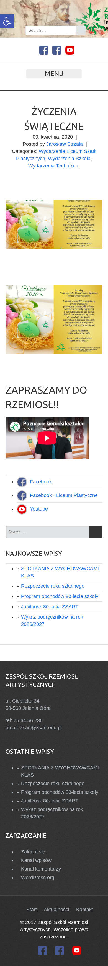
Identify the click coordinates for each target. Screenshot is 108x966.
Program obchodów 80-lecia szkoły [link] (59, 596)
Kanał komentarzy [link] (41, 869)
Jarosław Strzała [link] (64, 144)
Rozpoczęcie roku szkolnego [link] (52, 586)
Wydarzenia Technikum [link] (54, 166)
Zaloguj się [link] (33, 851)
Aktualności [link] (56, 909)
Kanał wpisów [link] (36, 860)
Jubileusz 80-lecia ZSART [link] (49, 606)
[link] (7, 21)
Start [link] (31, 909)
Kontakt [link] (84, 909)
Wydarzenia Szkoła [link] (69, 158)
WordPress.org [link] (37, 877)
